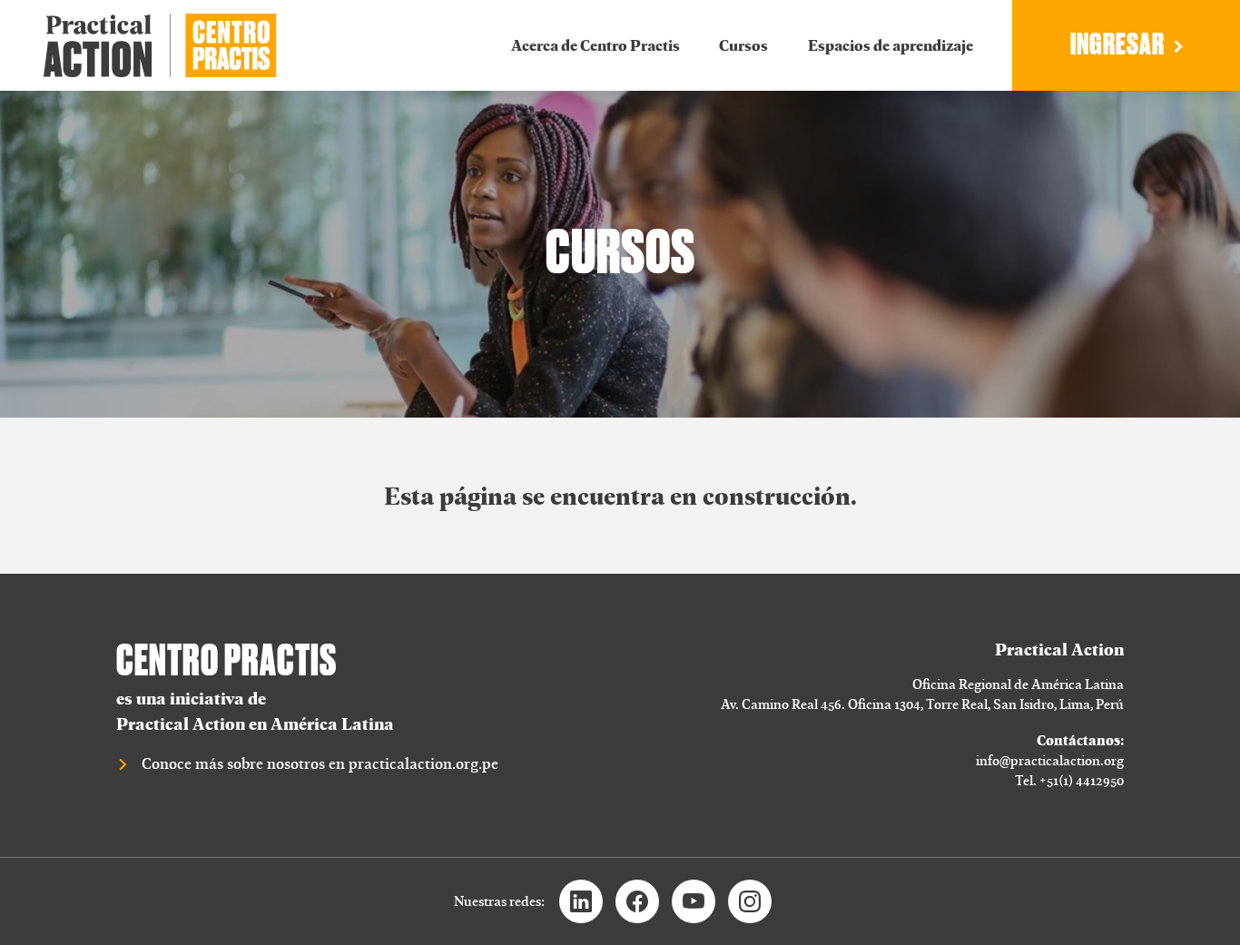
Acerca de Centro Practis (595, 44)
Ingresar (1117, 45)
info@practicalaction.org (1050, 760)
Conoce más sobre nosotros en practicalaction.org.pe (320, 763)
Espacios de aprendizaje (890, 44)
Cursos (743, 44)
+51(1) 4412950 (1081, 780)
